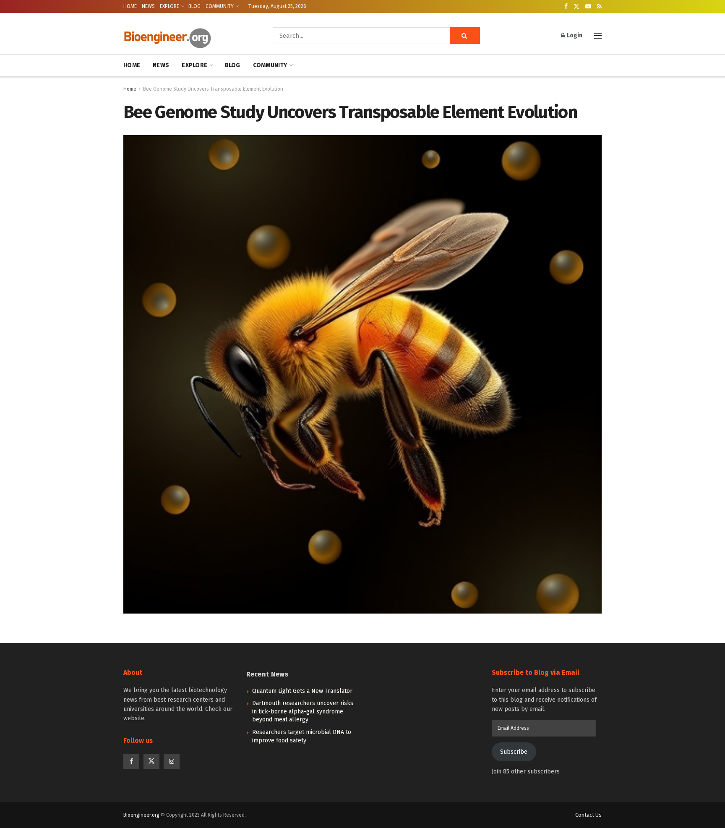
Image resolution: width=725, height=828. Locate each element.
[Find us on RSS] (599, 6)
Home (129, 89)
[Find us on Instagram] (172, 761)
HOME (130, 6)
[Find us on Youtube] (588, 6)
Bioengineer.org (141, 815)
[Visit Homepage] (186, 36)
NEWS (148, 6)
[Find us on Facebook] (566, 6)
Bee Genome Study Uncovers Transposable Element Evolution (213, 89)
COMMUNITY (220, 6)
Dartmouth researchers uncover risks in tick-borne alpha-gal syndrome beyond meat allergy (302, 711)
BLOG (194, 6)
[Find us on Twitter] (576, 6)
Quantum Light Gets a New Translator (302, 691)
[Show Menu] (598, 36)
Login (574, 35)
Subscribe (513, 751)
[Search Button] (465, 35)
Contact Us (588, 815)
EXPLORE (169, 6)
